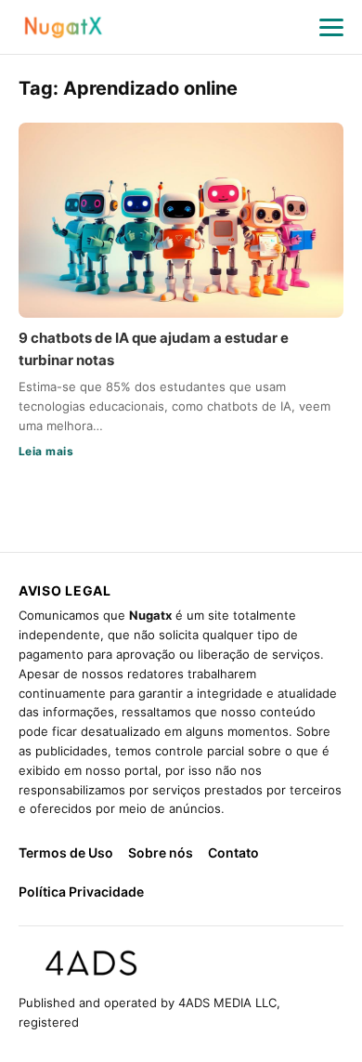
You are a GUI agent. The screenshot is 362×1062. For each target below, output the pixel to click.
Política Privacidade (81, 891)
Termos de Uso (66, 852)
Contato (233, 852)
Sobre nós (160, 852)
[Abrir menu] (331, 27)
